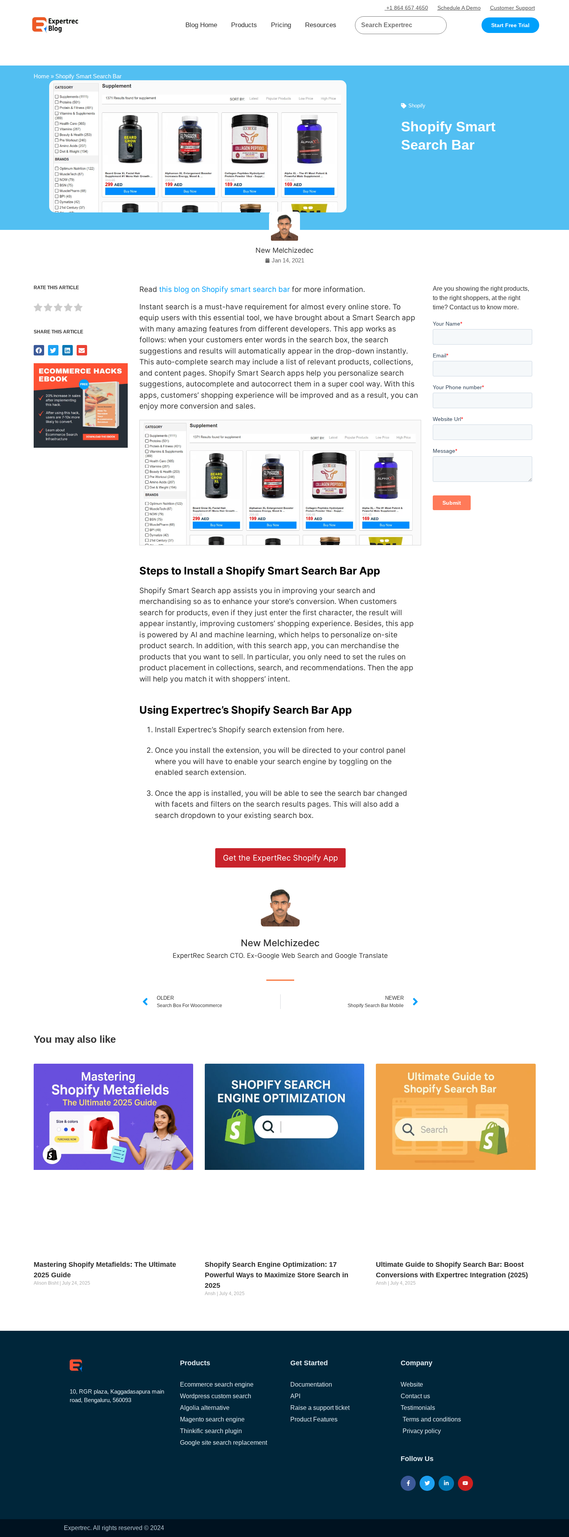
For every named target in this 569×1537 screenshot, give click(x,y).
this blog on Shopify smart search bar (224, 289)
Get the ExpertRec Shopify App (280, 858)
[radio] (38, 308)
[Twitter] (427, 1483)
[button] (431, 25)
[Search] (437, 25)
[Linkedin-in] (446, 1483)
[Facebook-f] (408, 1483)
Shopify (416, 106)
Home (41, 76)
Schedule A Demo (459, 8)
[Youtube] (465, 1483)
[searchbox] (394, 25)
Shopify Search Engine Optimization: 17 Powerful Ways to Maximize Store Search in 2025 (276, 1275)
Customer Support (512, 8)
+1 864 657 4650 (406, 8)
